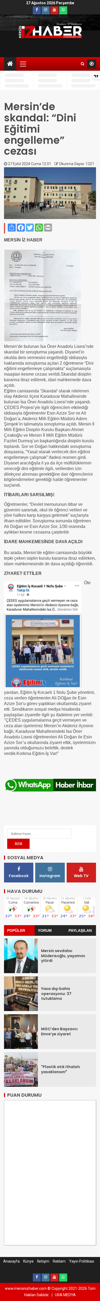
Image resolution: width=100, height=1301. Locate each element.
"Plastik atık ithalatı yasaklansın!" (60, 1069)
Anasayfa (11, 1261)
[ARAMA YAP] (82, 64)
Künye (28, 1261)
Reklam (59, 1261)
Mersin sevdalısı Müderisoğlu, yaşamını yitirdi (63, 955)
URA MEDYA (65, 1295)
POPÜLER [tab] (16, 930)
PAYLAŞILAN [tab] (80, 930)
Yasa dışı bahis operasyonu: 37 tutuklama (56, 993)
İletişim (43, 1261)
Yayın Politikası (81, 1261)
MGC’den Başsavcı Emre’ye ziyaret (59, 1031)
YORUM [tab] (45, 930)
